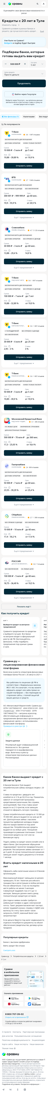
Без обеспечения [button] (31, 189)
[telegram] (3, 1089)
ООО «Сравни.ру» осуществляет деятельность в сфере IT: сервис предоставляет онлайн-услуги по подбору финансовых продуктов (23, 1062)
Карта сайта (7, 1044)
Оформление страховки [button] (29, 427)
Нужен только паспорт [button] (32, 143)
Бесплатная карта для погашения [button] (18, 139)
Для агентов (7, 1036)
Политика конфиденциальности (16, 1040)
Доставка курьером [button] (12, 143)
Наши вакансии (37, 1044)
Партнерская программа (34, 1032)
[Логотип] (10, 1054)
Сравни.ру (5, 956)
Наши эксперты (21, 1044)
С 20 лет (41, 956)
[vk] (10, 1089)
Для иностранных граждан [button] (15, 430)
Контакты (17, 1032)
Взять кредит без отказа (14, 945)
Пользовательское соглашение (28, 1036)
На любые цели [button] (11, 427)
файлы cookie (30, 1074)
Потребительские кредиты (23, 956)
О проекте (6, 1032)
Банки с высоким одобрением (16, 942)
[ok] (17, 1089)
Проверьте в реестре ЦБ (14, 726)
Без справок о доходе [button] (13, 189)
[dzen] (25, 1089)
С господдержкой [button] (12, 331)
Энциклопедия (38, 1040)
